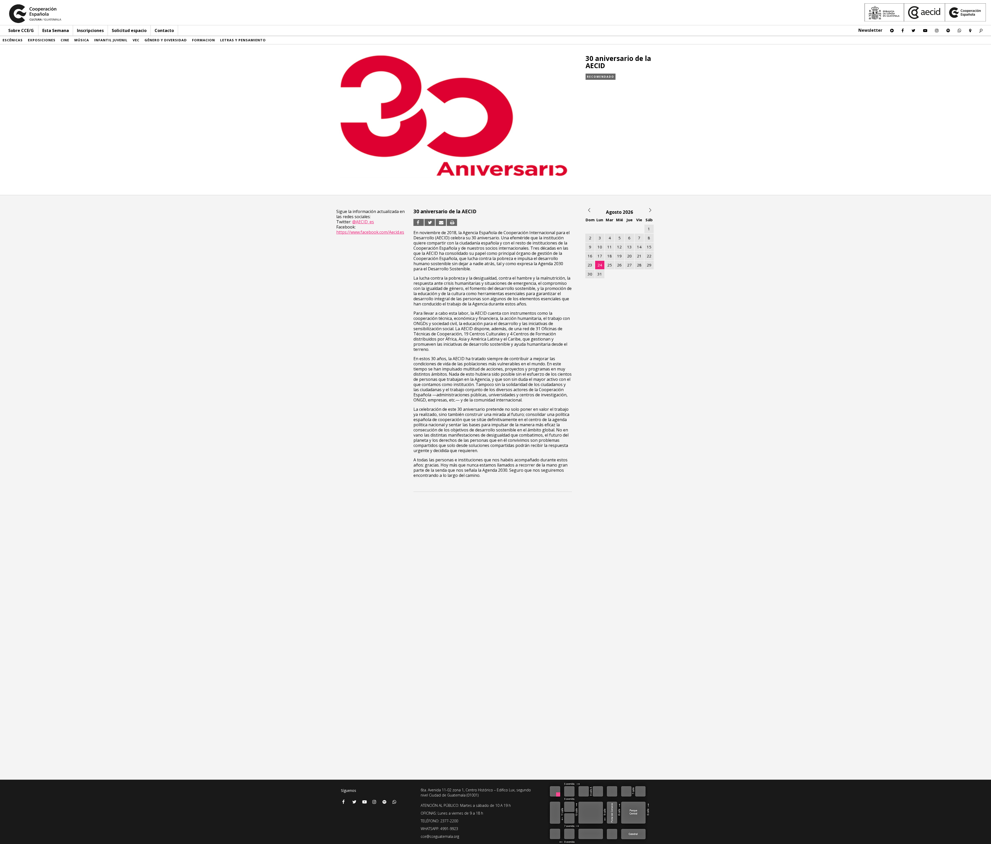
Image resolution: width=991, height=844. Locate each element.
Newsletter (870, 30)
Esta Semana (55, 30)
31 (599, 274)
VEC (136, 40)
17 (599, 255)
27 (629, 264)
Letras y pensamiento (243, 40)
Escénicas (13, 40)
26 (619, 264)
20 (629, 255)
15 (649, 246)
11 (609, 246)
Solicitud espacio (129, 30)
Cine (65, 40)
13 (629, 246)
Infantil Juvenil (110, 40)
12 (619, 246)
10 (599, 246)
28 (639, 264)
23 (590, 264)
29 (649, 264)
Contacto (164, 30)
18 (609, 255)
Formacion (203, 40)
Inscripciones (90, 30)
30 (590, 274)
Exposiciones (41, 40)
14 (639, 246)
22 (649, 255)
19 (619, 255)
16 (590, 255)
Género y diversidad (166, 40)
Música (81, 40)
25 (609, 264)
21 (639, 255)
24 (599, 264)
